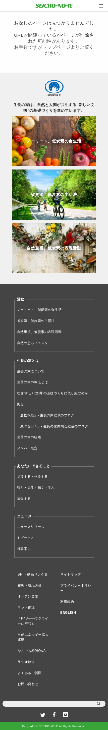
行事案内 (24, 549)
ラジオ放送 (26, 662)
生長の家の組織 (29, 437)
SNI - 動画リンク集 (33, 574)
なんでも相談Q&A (32, 651)
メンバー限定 (27, 448)
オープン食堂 (28, 596)
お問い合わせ (28, 684)
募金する (24, 498)
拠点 (20, 404)
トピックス (25, 538)
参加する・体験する (32, 476)
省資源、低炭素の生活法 (36, 321)
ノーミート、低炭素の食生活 (39, 310)
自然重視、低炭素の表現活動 (39, 332)
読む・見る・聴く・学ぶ (36, 487)
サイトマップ (70, 574)
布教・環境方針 (30, 585)
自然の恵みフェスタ (32, 343)
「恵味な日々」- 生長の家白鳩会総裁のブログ (52, 426)
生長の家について (31, 371)
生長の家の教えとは (32, 382)
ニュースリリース (31, 527)
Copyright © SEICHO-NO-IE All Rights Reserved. (54, 726)
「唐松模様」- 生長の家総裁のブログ (46, 415)
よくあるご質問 (30, 673)
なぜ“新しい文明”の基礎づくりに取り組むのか (52, 393)
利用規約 (67, 601)
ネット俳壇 (26, 607)
